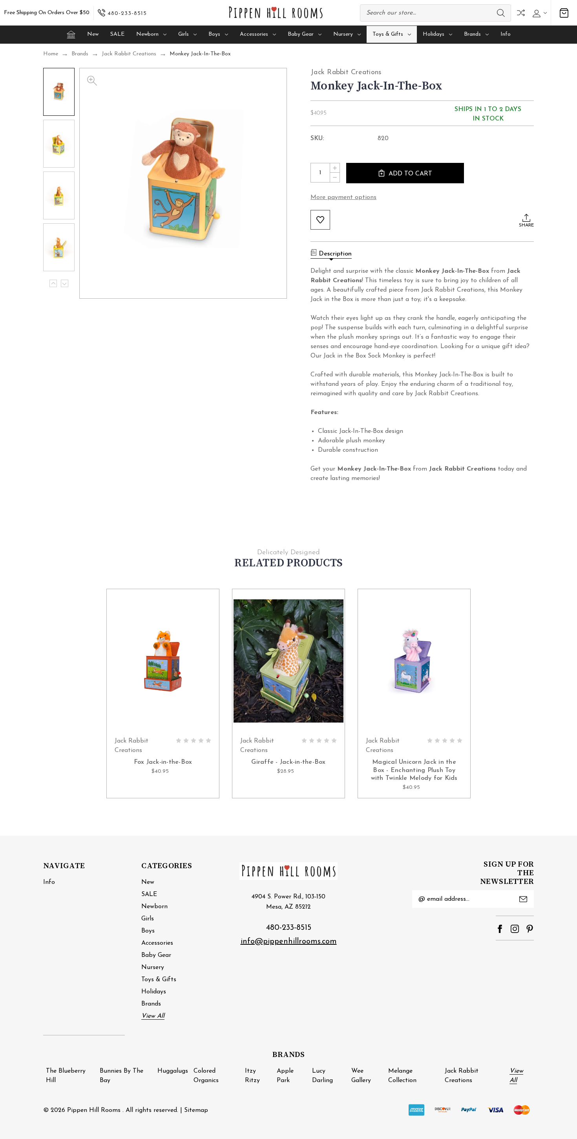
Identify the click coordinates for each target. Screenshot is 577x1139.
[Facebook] (500, 929)
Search (501, 13)
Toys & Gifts (387, 34)
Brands (472, 34)
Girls (183, 34)
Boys (214, 34)
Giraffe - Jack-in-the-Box (288, 762)
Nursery (343, 34)
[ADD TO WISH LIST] (320, 220)
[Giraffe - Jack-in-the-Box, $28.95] (288, 660)
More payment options (343, 197)
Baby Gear (301, 34)
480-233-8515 (288, 928)
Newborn (147, 34)
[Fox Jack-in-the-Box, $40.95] (163, 660)
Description (335, 254)
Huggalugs (172, 1071)
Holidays (433, 34)
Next (64, 283)
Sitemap (196, 1110)
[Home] (71, 34)
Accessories (254, 34)
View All (152, 1016)
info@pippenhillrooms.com (289, 942)
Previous (53, 283)
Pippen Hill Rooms (94, 1110)
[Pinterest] (530, 929)
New (93, 34)
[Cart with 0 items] (564, 13)
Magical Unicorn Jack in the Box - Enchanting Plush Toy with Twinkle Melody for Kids (414, 770)
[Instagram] (515, 929)
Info (505, 34)
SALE (117, 34)
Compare (521, 13)
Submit (523, 899)
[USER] (539, 13)
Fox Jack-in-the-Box (163, 762)
